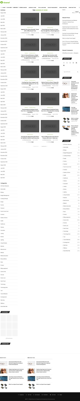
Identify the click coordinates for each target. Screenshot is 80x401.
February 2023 (3, 146)
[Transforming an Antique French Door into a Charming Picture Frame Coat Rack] (30, 99)
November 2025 (4, 41)
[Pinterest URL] (3, 318)
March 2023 (3, 142)
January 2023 (3, 149)
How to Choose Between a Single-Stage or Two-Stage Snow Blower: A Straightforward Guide (30, 56)
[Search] (79, 7)
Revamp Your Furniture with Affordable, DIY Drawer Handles (50, 55)
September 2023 (4, 123)
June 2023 (3, 133)
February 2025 (3, 69)
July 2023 (2, 130)
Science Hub (71, 220)
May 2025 (3, 60)
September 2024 (4, 85)
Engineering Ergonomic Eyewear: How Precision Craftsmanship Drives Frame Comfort (70, 28)
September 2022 (4, 161)
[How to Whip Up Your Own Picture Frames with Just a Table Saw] (50, 126)
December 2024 (4, 76)
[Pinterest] (73, 62)
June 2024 (3, 95)
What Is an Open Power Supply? (69, 38)
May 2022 (3, 174)
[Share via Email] (32, 34)
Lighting (71, 192)
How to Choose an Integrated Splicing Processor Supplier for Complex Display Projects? (70, 43)
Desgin (71, 158)
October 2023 (3, 120)
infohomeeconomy (25, 32)
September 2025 (4, 47)
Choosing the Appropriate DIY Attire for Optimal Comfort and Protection (30, 137)
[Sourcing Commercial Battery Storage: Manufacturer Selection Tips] (66, 109)
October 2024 (3, 82)
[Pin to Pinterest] (31, 34)
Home (4, 7)
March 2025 (3, 66)
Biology (71, 150)
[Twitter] (67, 62)
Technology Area (71, 234)
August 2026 (3, 12)
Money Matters (72, 7)
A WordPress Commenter (67, 53)
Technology (71, 231)
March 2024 (3, 104)
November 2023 (4, 117)
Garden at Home (32, 7)
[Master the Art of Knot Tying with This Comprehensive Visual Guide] (50, 72)
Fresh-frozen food (71, 166)
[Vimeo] (79, 12)
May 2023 (3, 136)
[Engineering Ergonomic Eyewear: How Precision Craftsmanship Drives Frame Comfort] (66, 95)
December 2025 (4, 38)
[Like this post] (27, 34)
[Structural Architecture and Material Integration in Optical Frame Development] (66, 83)
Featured (9, 7)
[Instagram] (70, 62)
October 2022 (3, 158)
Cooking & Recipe (71, 155)
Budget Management (53, 7)
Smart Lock (71, 225)
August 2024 (3, 88)
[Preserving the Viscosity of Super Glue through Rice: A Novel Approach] (50, 19)
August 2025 (3, 50)
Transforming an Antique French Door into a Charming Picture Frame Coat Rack (30, 111)
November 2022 (4, 155)
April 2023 (3, 139)
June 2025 (3, 57)
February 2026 (3, 31)
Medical (71, 203)
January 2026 (3, 35)
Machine (71, 197)
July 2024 (2, 92)
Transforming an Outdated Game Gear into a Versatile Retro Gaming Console (50, 111)
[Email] (63, 65)
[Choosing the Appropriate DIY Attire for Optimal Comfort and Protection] (30, 126)
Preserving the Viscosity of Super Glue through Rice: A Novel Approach (50, 30)
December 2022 (4, 152)
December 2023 (4, 114)
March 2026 (3, 28)
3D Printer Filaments (71, 144)
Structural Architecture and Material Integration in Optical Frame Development (69, 22)
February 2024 (3, 108)
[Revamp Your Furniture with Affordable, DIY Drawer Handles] (50, 45)
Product (71, 214)
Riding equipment (71, 217)
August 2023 (3, 127)
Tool (71, 236)
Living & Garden (23, 7)
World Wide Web (63, 7)
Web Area (15, 7)
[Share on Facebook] (28, 34)
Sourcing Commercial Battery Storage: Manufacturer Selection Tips (75, 110)
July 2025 (2, 54)
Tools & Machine (42, 7)
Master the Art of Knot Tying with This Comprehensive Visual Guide (50, 83)
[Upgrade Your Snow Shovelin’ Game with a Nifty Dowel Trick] (30, 19)
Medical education (71, 206)
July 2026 (2, 16)
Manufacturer (71, 200)
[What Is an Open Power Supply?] (66, 120)
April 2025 (3, 63)
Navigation (76, 53)
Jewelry (71, 186)
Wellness (71, 248)
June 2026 (3, 19)
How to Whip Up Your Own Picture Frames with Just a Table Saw (50, 137)
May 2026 (3, 22)
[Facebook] (64, 62)
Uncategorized (71, 242)
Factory (71, 161)
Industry (71, 180)
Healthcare (71, 178)
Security (71, 222)
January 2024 (3, 111)
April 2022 (3, 177)
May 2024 (3, 98)
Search (63, 9)
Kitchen (71, 189)
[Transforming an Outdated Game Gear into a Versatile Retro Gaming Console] (50, 99)
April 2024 (3, 101)
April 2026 (3, 25)
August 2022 (3, 165)
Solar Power (71, 228)
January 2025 (3, 73)
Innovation (71, 183)
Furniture (71, 169)
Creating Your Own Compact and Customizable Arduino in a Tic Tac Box (29, 84)
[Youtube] (76, 62)
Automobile (71, 147)
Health (71, 175)
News (71, 211)
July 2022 (2, 168)
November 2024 (4, 79)
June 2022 (3, 171)
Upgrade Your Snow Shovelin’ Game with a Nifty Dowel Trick (30, 30)
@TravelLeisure (9, 338)
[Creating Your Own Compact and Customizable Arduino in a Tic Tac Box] (30, 72)
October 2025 (3, 44)
